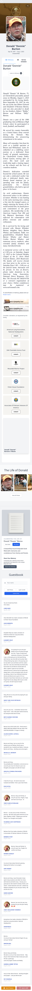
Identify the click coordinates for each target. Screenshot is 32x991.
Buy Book (16, 544)
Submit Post (16, 593)
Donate (16, 336)
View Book (7, 544)
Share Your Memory (10, 566)
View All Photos (16, 495)
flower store (6, 294)
